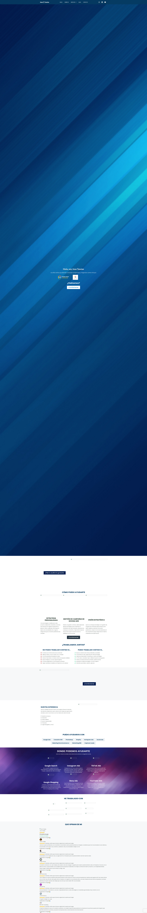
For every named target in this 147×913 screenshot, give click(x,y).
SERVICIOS (73, 2)
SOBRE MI (67, 2)
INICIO (61, 2)
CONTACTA (85, 2)
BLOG (80, 2)
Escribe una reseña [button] (44, 836)
